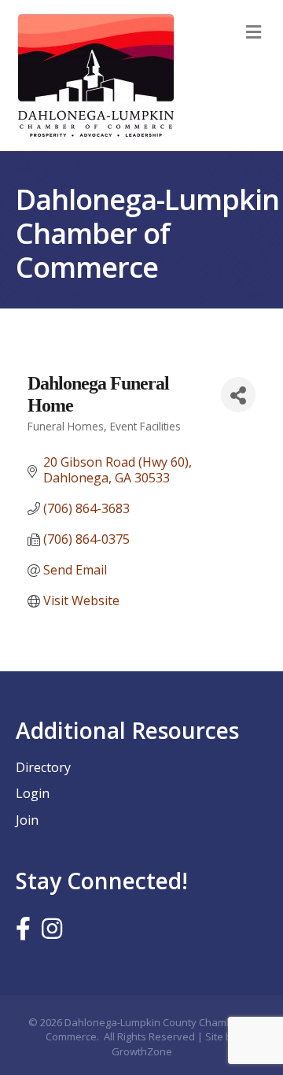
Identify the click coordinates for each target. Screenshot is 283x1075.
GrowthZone (142, 1051)
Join (27, 820)
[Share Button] (238, 394)
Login (33, 793)
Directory (43, 767)
